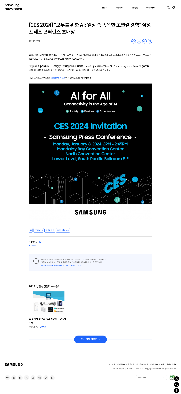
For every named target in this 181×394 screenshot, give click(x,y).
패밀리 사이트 (142, 378)
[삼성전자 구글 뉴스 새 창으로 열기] (52, 377)
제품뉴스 (119, 7)
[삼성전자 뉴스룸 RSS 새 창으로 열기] (45, 377)
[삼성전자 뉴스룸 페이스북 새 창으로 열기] (20, 377)
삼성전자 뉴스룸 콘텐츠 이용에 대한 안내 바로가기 (60, 265)
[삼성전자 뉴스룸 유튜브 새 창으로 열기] (7, 377)
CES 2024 (38, 230)
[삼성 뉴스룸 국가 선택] (174, 7)
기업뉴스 (103, 7)
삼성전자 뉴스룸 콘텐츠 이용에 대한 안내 (163, 364)
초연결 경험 (50, 230)
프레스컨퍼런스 (63, 230)
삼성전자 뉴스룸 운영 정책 (125, 364)
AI (31, 230)
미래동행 (134, 7)
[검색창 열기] (168, 7)
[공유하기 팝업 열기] (176, 384)
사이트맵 (112, 364)
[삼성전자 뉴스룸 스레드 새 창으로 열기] (33, 377)
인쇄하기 (150, 41)
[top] (176, 390)
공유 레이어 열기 (144, 41)
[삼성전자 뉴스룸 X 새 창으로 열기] (26, 377)
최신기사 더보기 (89, 339)
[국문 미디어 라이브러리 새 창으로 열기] (39, 377)
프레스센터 (150, 7)
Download (139, 41)
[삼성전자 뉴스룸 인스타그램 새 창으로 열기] (13, 377)
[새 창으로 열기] (172, 377)
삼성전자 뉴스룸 (58, 77)
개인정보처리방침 (142, 364)
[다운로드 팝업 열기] (176, 378)
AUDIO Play (133, 41)
